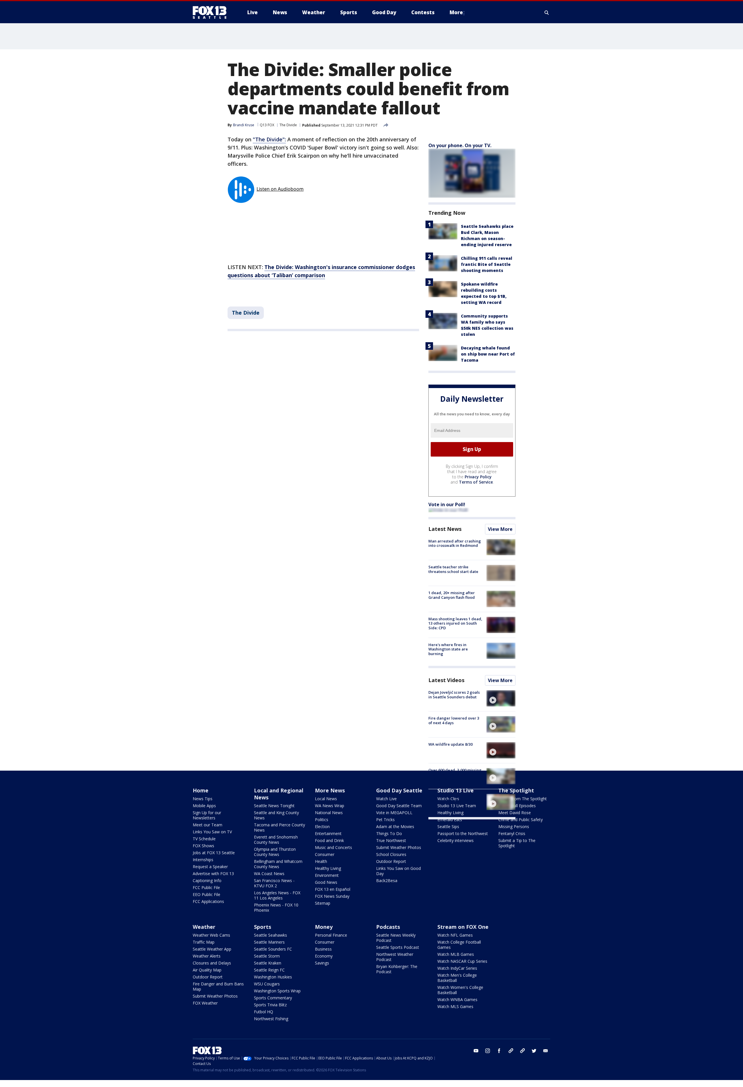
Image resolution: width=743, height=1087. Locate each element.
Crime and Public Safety (520, 819)
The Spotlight (516, 790)
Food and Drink (329, 840)
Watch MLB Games (455, 954)
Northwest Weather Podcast (394, 956)
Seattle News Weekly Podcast (396, 937)
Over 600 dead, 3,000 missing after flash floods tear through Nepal (454, 774)
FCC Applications (208, 901)
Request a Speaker (210, 866)
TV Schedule (204, 838)
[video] (500, 698)
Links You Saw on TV (212, 831)
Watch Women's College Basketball (460, 990)
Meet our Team (207, 825)
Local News (326, 798)
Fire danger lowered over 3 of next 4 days (453, 720)
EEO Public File (206, 894)
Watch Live (386, 798)
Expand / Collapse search (546, 12)
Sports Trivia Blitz (270, 1004)
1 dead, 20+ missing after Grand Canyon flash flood (451, 595)
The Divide (288, 124)
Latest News (444, 528)
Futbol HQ (263, 1011)
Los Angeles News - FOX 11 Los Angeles (277, 895)
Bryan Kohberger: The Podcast (396, 969)
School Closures (391, 854)
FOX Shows (203, 845)
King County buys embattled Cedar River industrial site (454, 798)
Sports (262, 926)
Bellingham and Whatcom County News (278, 864)
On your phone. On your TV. (459, 145)
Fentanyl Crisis (511, 833)
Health (321, 861)
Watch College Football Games (459, 944)
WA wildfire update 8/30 (450, 744)
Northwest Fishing (271, 1018)
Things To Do (389, 833)
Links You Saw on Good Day (398, 871)
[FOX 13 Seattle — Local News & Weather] (212, 12)
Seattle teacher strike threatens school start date (453, 569)
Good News (326, 882)
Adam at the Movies (395, 826)
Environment (327, 875)
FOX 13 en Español (332, 889)
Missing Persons (513, 826)
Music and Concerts (333, 847)
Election (322, 826)
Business (323, 949)
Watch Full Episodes (517, 805)
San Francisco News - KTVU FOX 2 (274, 883)
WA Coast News (269, 873)
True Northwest (391, 840)
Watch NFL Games (455, 935)
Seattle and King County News (276, 815)
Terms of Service (476, 482)
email (545, 1050)
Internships (203, 859)
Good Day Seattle (399, 790)
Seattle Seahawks (270, 935)
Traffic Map (203, 942)
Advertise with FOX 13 (213, 873)
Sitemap (322, 903)
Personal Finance (331, 935)
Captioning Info (207, 880)
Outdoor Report (391, 861)
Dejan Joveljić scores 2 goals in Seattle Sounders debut (454, 695)
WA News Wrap (329, 805)
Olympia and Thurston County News (275, 851)
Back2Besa (386, 880)
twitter (534, 1050)
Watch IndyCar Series (457, 968)
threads (522, 1050)
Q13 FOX (267, 124)
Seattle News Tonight (274, 805)
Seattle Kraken (267, 963)
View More (500, 529)
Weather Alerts (207, 956)
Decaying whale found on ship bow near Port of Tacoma (488, 354)
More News (330, 790)
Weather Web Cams (211, 935)
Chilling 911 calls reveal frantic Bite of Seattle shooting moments (486, 264)
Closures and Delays (212, 963)
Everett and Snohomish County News (276, 839)
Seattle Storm (267, 956)
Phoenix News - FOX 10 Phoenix (276, 907)
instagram (487, 1050)
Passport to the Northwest (462, 833)
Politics (321, 819)
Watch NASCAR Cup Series (462, 961)
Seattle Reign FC (269, 970)
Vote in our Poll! (446, 504)
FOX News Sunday (332, 896)
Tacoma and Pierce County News (279, 827)
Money (324, 926)
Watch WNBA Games (457, 999)
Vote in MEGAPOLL (394, 812)
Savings (322, 963)
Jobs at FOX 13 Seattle (214, 852)
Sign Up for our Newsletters (207, 815)
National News (329, 812)
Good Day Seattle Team (399, 805)
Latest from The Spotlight (522, 798)
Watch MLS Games (455, 1006)
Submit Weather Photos (398, 847)
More (456, 12)
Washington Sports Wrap (277, 991)
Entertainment (328, 833)
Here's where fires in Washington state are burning (448, 649)
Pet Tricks (385, 819)
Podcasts (388, 926)
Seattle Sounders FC (273, 949)
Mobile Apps (204, 805)
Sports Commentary (273, 998)
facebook (499, 1050)
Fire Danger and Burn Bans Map (218, 986)
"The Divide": (269, 139)
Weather (204, 926)
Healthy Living (328, 868)
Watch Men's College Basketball (457, 977)
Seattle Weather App (212, 949)
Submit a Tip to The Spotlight (516, 843)
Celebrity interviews (455, 840)
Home (200, 790)
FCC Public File (206, 887)
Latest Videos (446, 680)
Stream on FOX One (462, 926)
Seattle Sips (448, 826)
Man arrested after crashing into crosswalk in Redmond (454, 543)
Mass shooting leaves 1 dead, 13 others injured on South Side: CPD (455, 623)
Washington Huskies (273, 977)
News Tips (202, 798)
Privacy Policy (478, 476)
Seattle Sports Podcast (397, 947)
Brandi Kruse (243, 124)
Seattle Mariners (269, 942)
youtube (476, 1050)
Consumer (324, 854)
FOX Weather (205, 1003)
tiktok (510, 1050)
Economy (324, 956)
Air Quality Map (207, 970)
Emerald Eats (449, 819)
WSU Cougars (267, 984)
